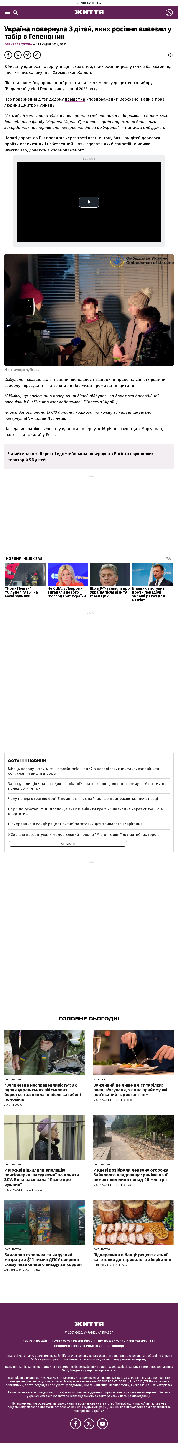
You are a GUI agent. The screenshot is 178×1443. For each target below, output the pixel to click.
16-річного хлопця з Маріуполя (131, 428)
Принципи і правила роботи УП (78, 1346)
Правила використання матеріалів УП (127, 1340)
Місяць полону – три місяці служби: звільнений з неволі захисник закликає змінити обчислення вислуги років (83, 771)
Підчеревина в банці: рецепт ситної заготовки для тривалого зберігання (75, 824)
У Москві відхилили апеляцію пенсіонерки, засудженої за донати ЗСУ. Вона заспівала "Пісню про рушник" (41, 1177)
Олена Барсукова (18, 44)
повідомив (75, 99)
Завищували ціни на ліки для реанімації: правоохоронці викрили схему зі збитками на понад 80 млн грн (87, 786)
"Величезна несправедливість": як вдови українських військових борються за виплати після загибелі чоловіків (42, 1092)
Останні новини (27, 760)
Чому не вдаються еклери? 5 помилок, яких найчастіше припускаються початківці (83, 798)
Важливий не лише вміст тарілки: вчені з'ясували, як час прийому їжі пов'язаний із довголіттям (130, 1090)
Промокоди (114, 1346)
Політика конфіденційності (73, 1340)
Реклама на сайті (35, 1340)
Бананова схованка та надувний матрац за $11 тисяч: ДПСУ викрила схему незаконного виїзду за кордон (43, 1259)
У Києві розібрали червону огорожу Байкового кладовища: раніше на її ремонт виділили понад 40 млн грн (130, 1175)
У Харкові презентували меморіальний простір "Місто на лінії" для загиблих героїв (84, 834)
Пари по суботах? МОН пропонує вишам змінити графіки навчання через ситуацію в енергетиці (85, 811)
